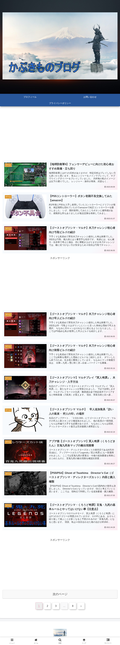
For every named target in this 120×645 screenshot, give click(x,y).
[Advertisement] (60, 135)
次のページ (60, 594)
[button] (111, 474)
